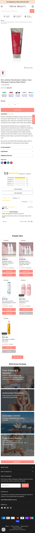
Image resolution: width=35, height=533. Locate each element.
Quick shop (9, 271)
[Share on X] (5, 163)
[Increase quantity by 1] (15, 104)
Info (5, 96)
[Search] (32, 11)
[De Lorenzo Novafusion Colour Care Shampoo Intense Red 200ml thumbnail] (3, 73)
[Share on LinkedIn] (8, 163)
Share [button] (5, 221)
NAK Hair (21, 304)
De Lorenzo (6, 84)
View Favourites (17, 357)
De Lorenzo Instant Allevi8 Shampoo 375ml (9, 301)
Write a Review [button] (18, 189)
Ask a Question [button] (18, 193)
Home (2, 20)
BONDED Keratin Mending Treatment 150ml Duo (7, 263)
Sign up (25, 485)
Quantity (3, 101)
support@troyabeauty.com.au (9, 499)
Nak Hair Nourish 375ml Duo (24, 301)
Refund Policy (24, 526)
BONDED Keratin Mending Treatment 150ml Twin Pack (25, 263)
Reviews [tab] (5, 198)
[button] (29, 221)
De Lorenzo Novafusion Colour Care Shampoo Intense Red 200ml (16, 216)
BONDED (4, 266)
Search (7, 526)
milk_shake (4, 342)
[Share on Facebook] (2, 163)
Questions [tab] (15, 198)
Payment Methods (17, 528)
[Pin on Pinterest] (11, 163)
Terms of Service (15, 526)
